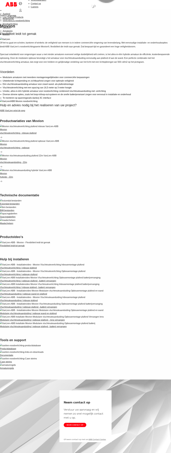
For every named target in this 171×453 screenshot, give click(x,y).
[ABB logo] (11, 4)
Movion (6, 34)
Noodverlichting (10, 24)
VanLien (7, 27)
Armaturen (8, 31)
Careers (34, 7)
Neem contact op (75, 425)
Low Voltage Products (13, 17)
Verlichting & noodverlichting (16, 21)
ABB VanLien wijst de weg (12, 110)
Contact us (36, 3)
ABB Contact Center (97, 439)
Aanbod (6, 14)
